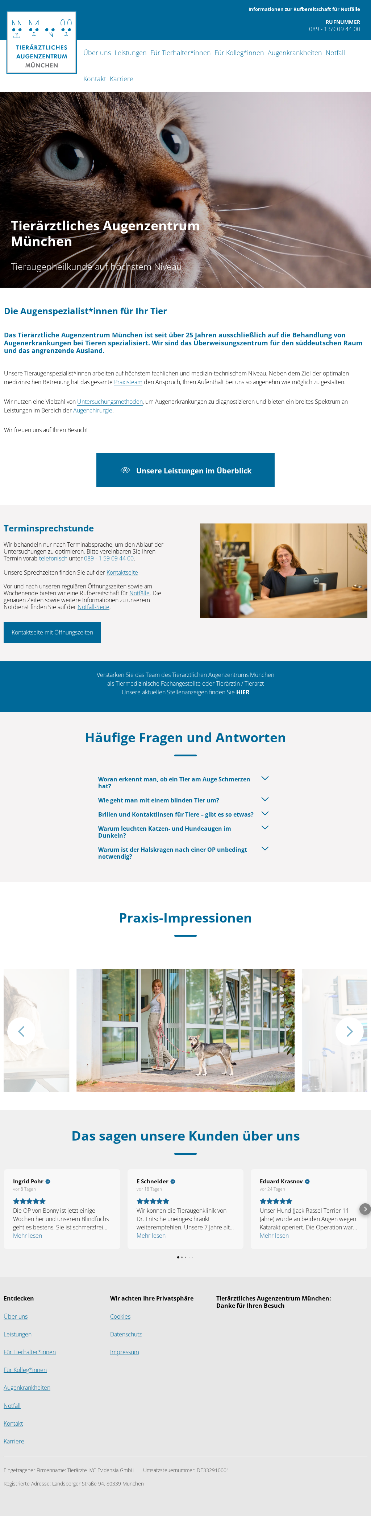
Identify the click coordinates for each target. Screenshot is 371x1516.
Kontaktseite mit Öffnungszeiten (52, 632)
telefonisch (53, 558)
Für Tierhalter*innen (180, 53)
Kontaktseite (122, 572)
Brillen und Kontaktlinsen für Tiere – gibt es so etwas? (176, 814)
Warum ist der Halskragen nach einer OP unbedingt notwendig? (172, 853)
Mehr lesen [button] (27, 1235)
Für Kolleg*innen (239, 53)
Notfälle (139, 593)
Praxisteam (128, 382)
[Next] (349, 1031)
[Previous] (21, 1031)
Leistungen (130, 53)
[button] (6, 1209)
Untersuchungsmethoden (110, 401)
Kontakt (94, 79)
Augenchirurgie (92, 410)
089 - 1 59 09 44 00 (109, 558)
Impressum (124, 1352)
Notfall (335, 53)
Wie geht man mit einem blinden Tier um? (158, 800)
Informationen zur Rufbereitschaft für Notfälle (304, 9)
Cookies (120, 1316)
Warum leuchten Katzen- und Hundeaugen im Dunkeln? (164, 832)
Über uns (97, 53)
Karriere (121, 79)
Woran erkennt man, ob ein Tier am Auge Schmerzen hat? (174, 783)
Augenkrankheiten (295, 53)
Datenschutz (126, 1334)
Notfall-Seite (93, 607)
